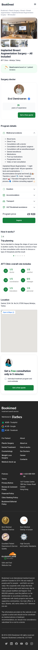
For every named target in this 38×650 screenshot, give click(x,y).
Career (23, 455)
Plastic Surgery (14, 10)
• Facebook (11, 430)
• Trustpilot (11, 422)
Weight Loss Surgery (7, 456)
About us (23, 443)
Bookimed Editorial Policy (9, 503)
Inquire (19, 220)
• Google (10, 426)
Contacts (23, 459)
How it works (25, 447)
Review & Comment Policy (9, 488)
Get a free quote (26, 115)
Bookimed (4, 10)
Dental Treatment (9, 447)
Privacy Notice (7, 483)
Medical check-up (9, 462)
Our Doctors (25, 451)
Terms (4, 479)
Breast (23, 10)
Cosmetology (7, 451)
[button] (13, 255)
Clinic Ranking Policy (10, 498)
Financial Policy (8, 494)
